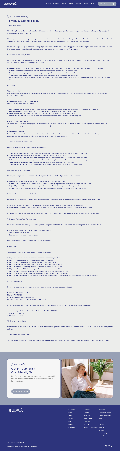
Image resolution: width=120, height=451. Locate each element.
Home (64, 3)
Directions (87, 415)
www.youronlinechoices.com (57, 136)
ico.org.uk (19, 315)
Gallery (86, 3)
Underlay (101, 427)
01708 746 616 (88, 418)
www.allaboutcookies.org (42, 126)
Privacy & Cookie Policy (91, 427)
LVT (100, 421)
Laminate (102, 430)
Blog (92, 3)
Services (78, 3)
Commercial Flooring (105, 415)
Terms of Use (87, 425)
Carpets (101, 424)
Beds (100, 418)
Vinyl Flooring (103, 433)
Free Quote (71, 427)
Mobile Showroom (104, 436)
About (71, 3)
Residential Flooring (105, 412)
